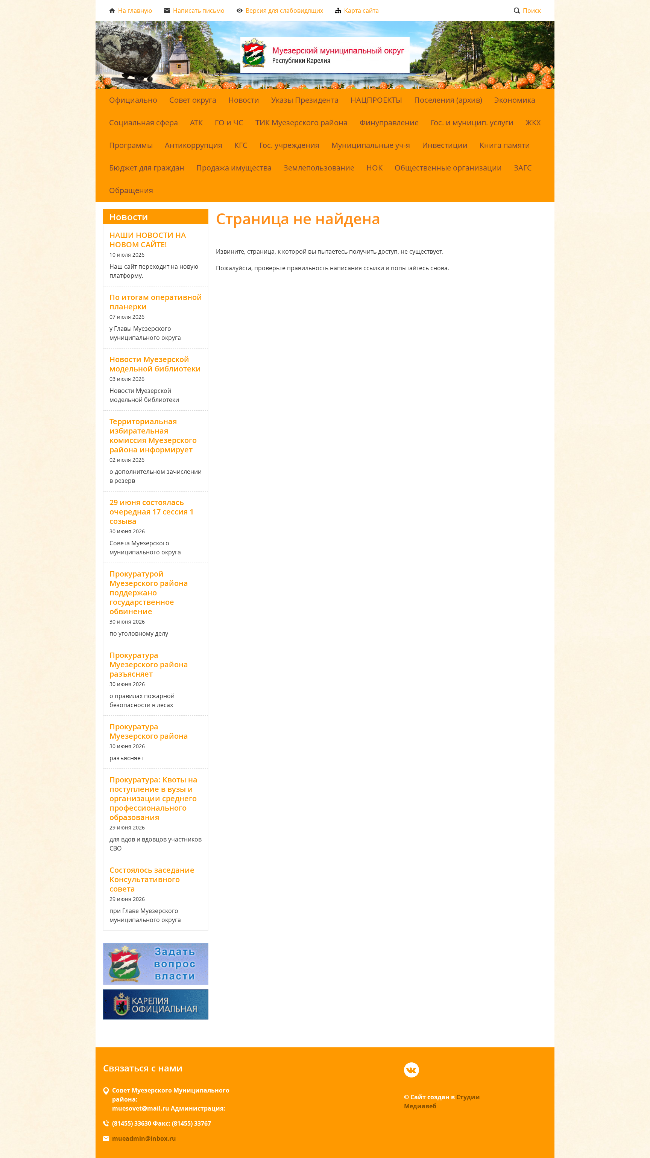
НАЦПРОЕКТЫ (376, 100)
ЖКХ (533, 122)
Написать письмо (199, 10)
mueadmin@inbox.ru (144, 1138)
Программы (131, 145)
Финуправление (389, 122)
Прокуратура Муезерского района (148, 731)
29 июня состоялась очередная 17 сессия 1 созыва (151, 511)
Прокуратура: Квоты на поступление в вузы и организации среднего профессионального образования (153, 798)
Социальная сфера (143, 122)
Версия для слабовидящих (284, 10)
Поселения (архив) (448, 100)
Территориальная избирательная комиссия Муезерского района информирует (153, 435)
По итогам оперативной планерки (155, 302)
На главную (135, 10)
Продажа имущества (234, 168)
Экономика (514, 100)
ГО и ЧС (229, 122)
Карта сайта (361, 10)
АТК (196, 122)
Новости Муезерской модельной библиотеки (155, 364)
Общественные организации (448, 168)
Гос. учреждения (289, 145)
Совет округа (192, 100)
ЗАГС (523, 168)
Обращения (131, 190)
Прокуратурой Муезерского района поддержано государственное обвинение (148, 592)
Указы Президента (305, 100)
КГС (241, 145)
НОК (374, 168)
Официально (133, 100)
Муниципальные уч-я (370, 145)
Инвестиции (445, 145)
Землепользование (319, 168)
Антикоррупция (193, 145)
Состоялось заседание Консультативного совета (151, 879)
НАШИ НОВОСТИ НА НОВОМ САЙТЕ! (147, 240)
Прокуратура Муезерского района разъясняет (148, 664)
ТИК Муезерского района (301, 122)
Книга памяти (505, 145)
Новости (243, 100)
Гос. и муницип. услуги (472, 122)
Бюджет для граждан (146, 168)
